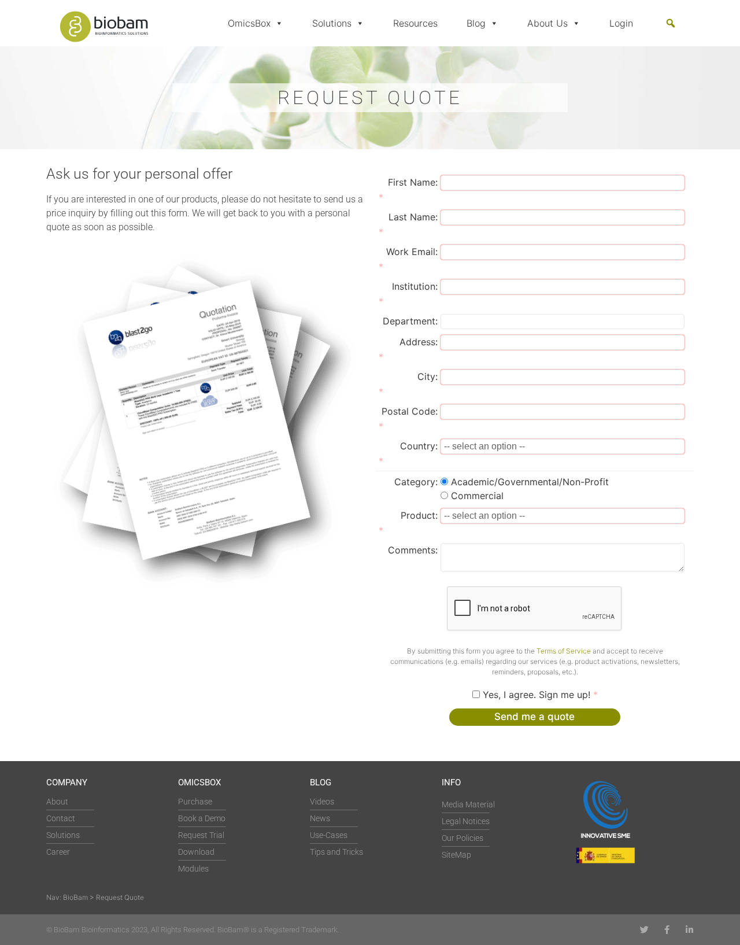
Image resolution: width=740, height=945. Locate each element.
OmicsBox (249, 23)
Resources (415, 23)
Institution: (415, 286)
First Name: (413, 182)
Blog (476, 23)
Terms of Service (563, 651)
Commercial (477, 495)
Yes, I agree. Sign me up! (536, 694)
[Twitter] (644, 929)
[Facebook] (667, 929)
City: (427, 376)
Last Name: (413, 217)
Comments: (413, 550)
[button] (671, 23)
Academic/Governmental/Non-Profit (530, 482)
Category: (416, 482)
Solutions (332, 23)
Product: (419, 515)
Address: (418, 342)
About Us (547, 23)
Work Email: (412, 251)
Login (621, 23)
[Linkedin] (689, 929)
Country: (419, 446)
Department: (410, 321)
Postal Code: (410, 411)
